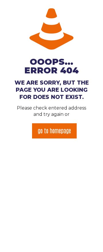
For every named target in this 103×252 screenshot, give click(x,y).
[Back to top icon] (91, 240)
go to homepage (54, 130)
